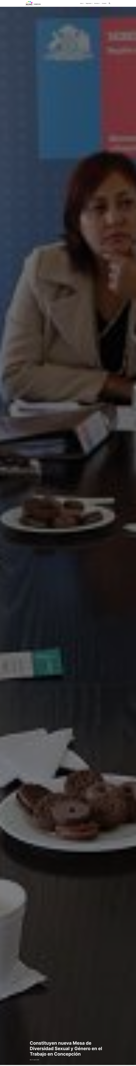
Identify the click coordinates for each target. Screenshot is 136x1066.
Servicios (96, 3)
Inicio (81, 3)
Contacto (104, 3)
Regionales (88, 3)
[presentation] (84, 3)
